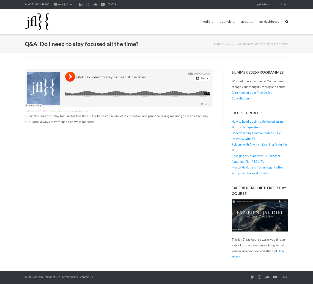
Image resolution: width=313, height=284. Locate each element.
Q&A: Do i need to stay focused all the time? (66, 111)
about (245, 21)
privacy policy (70, 276)
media (206, 21)
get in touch (264, 4)
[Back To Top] (301, 273)
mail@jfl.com (66, 4)
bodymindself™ (33, 111)
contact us (86, 276)
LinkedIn (80, 4)
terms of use (52, 276)
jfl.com (284, 4)
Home (218, 44)
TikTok (112, 4)
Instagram (87, 4)
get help (226, 21)
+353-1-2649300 (38, 4)
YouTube (103, 4)
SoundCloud (95, 4)
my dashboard (269, 21)
